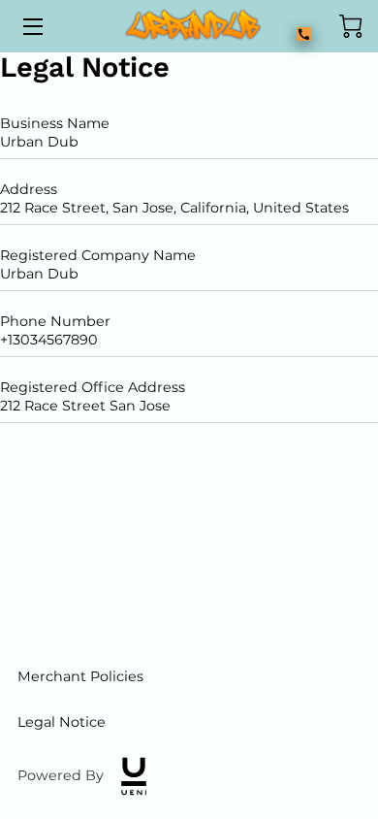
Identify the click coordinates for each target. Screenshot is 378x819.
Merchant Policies (80, 676)
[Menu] (31, 27)
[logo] (133, 776)
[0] (350, 26)
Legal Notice (61, 722)
